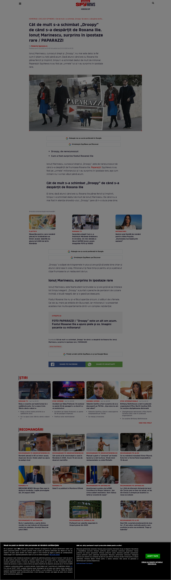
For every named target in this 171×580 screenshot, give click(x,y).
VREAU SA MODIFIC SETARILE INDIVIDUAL (152, 563)
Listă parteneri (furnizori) (84, 563)
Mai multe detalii (54, 555)
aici (71, 566)
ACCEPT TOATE (152, 556)
